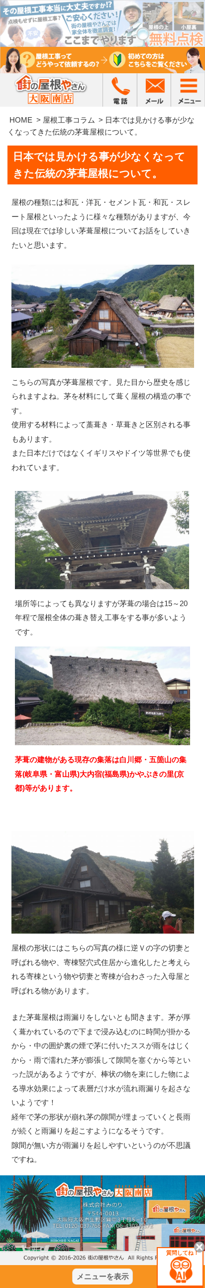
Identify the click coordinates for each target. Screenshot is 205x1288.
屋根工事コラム (69, 120)
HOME (20, 120)
